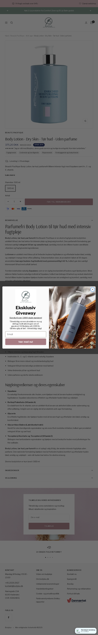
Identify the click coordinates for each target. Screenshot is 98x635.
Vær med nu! (25, 341)
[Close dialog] (92, 289)
